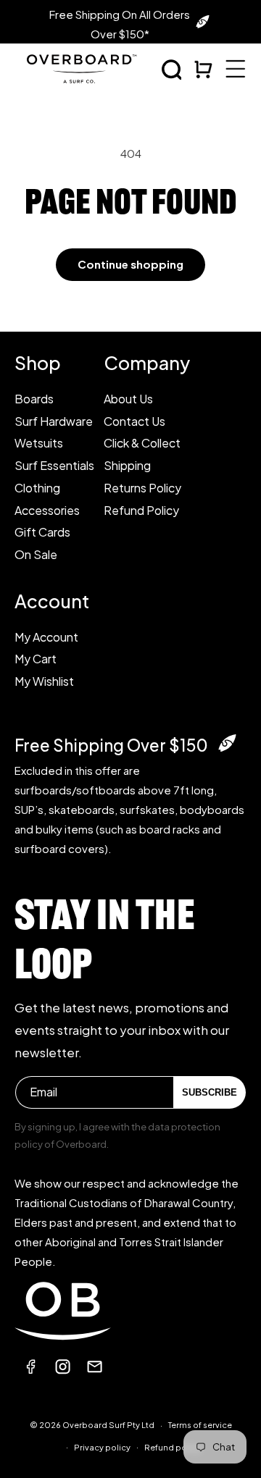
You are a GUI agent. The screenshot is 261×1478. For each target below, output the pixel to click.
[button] (172, 69)
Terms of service (200, 1424)
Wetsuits (38, 442)
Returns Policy (142, 487)
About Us (128, 398)
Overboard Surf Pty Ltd (108, 1424)
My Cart (35, 658)
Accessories (47, 510)
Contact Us (134, 421)
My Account (46, 636)
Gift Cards (42, 531)
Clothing (37, 487)
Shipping (127, 465)
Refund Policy (141, 510)
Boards (34, 398)
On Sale (35, 554)
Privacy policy (102, 1447)
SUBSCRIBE (209, 1092)
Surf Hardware (53, 421)
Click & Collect (142, 442)
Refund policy (172, 1447)
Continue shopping (130, 264)
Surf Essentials (54, 465)
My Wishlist (44, 681)
